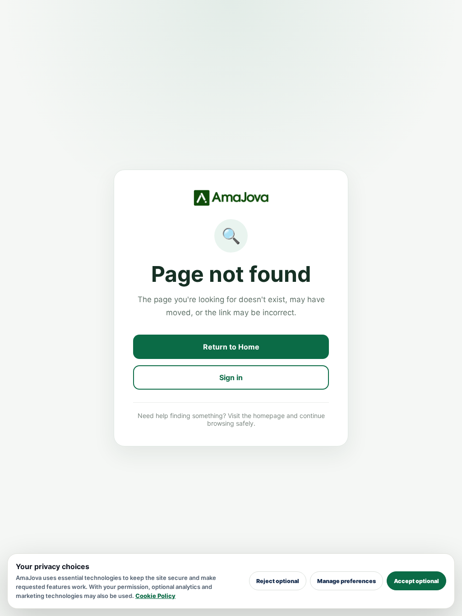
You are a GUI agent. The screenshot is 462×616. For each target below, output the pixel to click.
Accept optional (416, 581)
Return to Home (231, 346)
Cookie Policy (155, 595)
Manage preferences (346, 581)
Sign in (231, 377)
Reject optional (277, 581)
